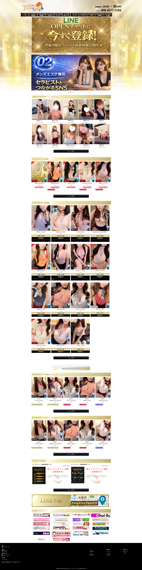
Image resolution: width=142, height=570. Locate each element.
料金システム (126, 551)
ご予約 (124, 553)
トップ (91, 549)
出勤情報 (125, 549)
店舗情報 (91, 554)
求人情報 (108, 554)
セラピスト (108, 551)
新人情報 (91, 551)
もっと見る (71, 151)
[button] (68, 91)
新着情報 (108, 549)
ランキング (108, 553)
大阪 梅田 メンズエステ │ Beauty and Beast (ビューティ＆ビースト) (127, 0)
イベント (91, 553)
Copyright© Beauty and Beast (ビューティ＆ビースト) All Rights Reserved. (71, 568)
